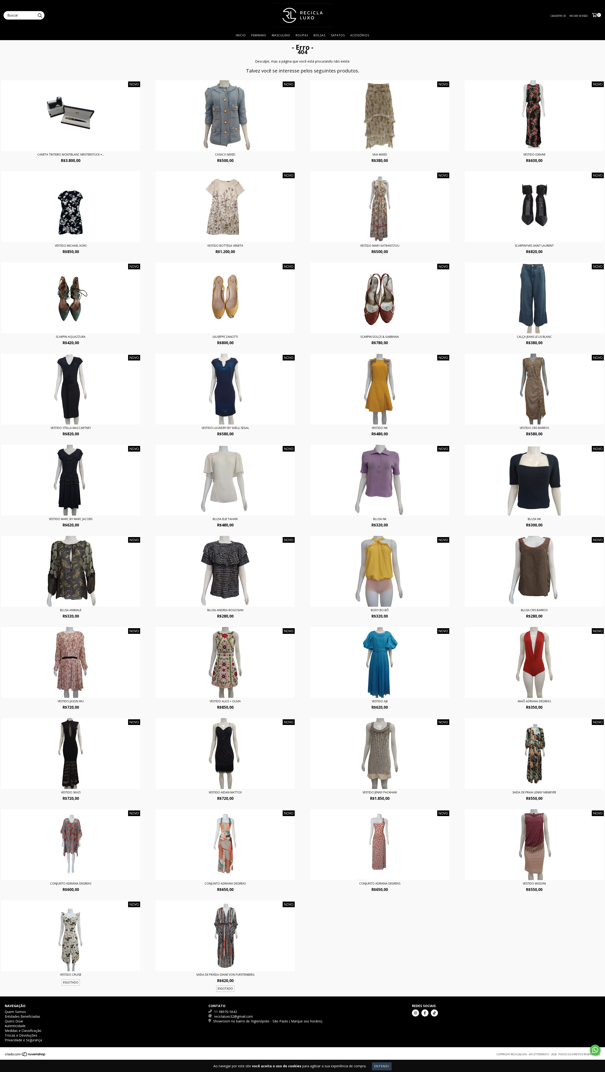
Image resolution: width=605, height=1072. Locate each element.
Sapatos (338, 35)
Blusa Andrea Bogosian (225, 610)
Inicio (241, 35)
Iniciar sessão (578, 15)
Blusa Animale (70, 610)
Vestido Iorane (534, 155)
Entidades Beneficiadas (22, 1016)
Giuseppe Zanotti (225, 337)
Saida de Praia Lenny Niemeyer (534, 792)
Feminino (258, 35)
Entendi (381, 1066)
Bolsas (319, 35)
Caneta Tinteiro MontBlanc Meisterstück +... (70, 155)
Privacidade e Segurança (23, 1040)
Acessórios (359, 35)
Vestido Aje (380, 701)
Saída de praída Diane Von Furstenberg (225, 975)
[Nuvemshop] (25, 1055)
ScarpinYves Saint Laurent (534, 246)
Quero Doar (14, 1021)
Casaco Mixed (225, 155)
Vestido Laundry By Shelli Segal (225, 428)
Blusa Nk (379, 519)
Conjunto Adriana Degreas (70, 883)
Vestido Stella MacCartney (71, 428)
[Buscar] (39, 15)
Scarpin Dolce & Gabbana (379, 337)
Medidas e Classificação (23, 1030)
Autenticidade (15, 1026)
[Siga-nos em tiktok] (434, 1013)
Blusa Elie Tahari (225, 519)
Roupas (302, 35)
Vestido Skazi (71, 792)
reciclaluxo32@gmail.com (233, 1016)
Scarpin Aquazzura (71, 337)
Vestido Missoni (534, 883)
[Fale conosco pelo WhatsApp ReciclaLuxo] (595, 1050)
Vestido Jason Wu (71, 701)
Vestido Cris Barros (534, 428)
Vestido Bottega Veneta (225, 246)
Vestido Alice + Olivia (225, 701)
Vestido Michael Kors (70, 246)
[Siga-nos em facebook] (424, 1013)
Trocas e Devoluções (21, 1035)
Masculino (281, 35)
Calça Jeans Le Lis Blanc (534, 337)
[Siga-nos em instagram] (415, 1013)
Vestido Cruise (70, 975)
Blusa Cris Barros (534, 610)
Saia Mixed (379, 155)
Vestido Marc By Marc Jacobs (70, 519)
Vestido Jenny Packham (380, 792)
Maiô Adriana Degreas (534, 701)
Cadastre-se (558, 15)
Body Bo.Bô (380, 610)
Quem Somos (15, 1011)
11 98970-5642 (225, 1011)
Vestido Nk (380, 428)
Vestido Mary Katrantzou (379, 246)
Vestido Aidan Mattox (225, 792)
